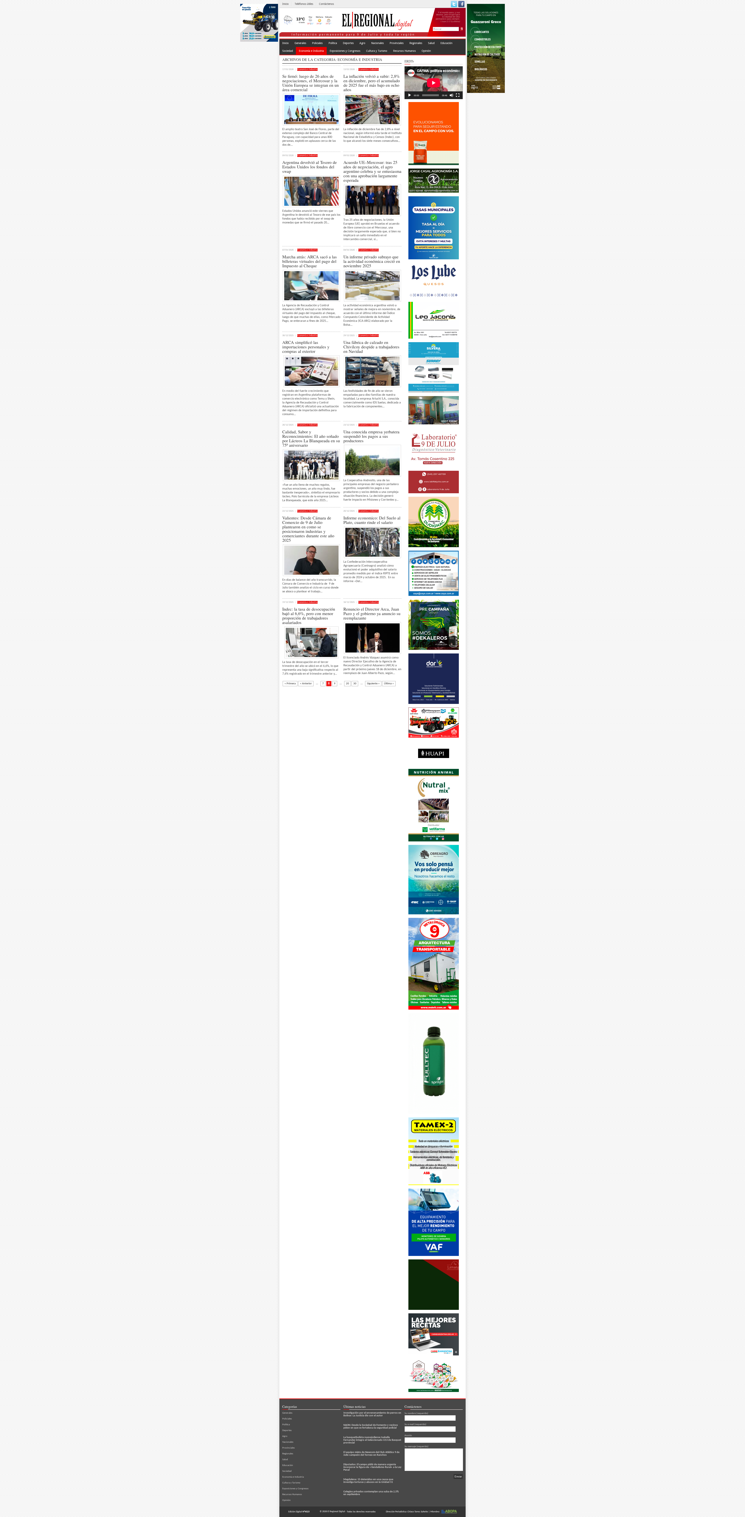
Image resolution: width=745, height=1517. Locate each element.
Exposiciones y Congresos (345, 50)
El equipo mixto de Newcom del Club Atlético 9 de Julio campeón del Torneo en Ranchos (371, 1453)
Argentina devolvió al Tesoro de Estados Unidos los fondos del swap (309, 166)
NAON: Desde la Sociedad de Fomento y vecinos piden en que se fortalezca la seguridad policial (370, 1426)
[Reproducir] (409, 95)
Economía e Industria (311, 50)
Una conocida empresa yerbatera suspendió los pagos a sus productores (371, 436)
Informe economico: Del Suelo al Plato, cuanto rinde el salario (371, 520)
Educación (446, 43)
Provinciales (397, 43)
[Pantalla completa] (458, 95)
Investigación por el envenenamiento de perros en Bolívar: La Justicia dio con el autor (372, 1414)
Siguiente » (373, 683)
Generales (300, 43)
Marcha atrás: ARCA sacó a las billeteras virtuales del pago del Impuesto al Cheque (309, 261)
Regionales (415, 43)
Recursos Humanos (404, 50)
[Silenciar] (451, 95)
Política (332, 43)
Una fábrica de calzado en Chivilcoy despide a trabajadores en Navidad (371, 346)
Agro (362, 43)
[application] (434, 82)
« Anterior (306, 683)
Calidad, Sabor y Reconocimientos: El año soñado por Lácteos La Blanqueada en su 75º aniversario (311, 438)
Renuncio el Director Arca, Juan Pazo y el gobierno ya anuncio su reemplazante (371, 613)
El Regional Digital (336, 1512)
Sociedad (287, 50)
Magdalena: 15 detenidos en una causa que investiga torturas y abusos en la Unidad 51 (368, 1481)
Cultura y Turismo (376, 50)
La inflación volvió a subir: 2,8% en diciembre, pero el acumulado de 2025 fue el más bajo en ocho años (371, 82)
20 (347, 683)
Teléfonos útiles (304, 3)
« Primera (290, 683)
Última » (389, 683)
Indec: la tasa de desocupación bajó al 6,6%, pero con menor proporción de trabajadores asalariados (308, 615)
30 (354, 683)
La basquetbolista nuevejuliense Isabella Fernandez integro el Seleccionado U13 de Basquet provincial (372, 1440)
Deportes (348, 43)
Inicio (285, 3)
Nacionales (377, 43)
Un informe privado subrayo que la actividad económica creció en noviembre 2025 (371, 261)
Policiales (317, 43)
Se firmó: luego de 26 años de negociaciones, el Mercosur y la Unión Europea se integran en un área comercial (310, 82)
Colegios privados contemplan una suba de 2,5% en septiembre (371, 1493)
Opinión (426, 50)
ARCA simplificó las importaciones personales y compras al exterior (305, 346)
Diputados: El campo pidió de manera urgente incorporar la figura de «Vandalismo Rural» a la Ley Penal (372, 1467)
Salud (431, 43)
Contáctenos (326, 3)
